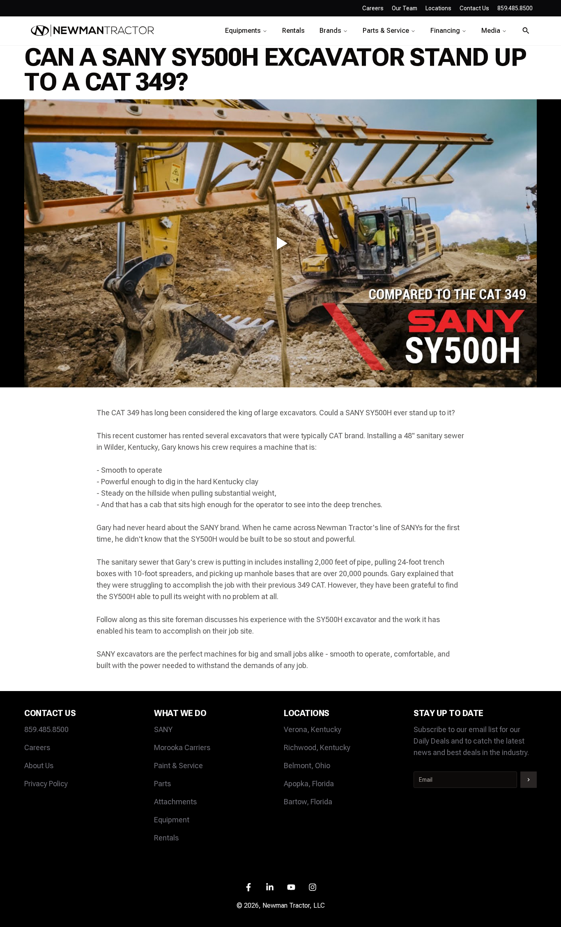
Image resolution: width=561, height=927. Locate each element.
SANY (163, 729)
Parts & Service (386, 30)
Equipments (243, 30)
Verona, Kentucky (312, 729)
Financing (445, 30)
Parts (162, 783)
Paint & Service (178, 765)
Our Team (404, 8)
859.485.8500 (46, 729)
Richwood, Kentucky (317, 747)
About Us (38, 765)
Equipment (171, 819)
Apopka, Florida (309, 783)
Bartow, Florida (308, 801)
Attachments (175, 801)
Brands (330, 30)
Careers (373, 8)
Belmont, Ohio (307, 765)
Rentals (293, 30)
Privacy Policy (46, 783)
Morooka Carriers (182, 747)
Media (490, 30)
